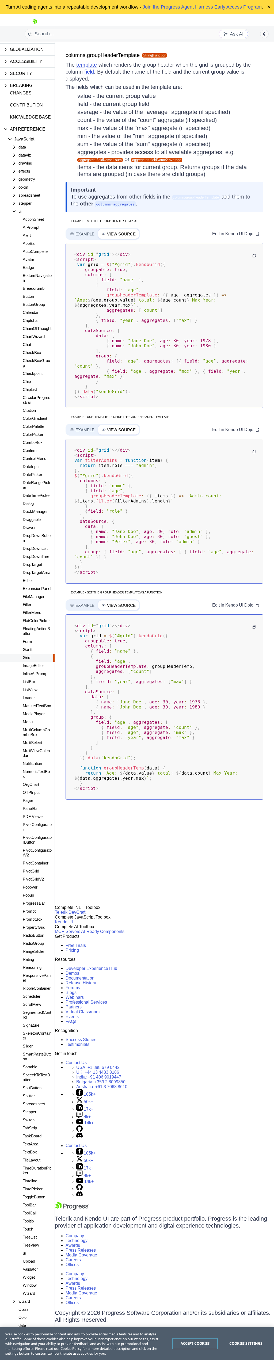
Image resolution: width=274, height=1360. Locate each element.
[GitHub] (79, 1130)
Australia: (101, 1086)
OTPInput (31, 792)
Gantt (27, 649)
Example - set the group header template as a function (116, 592)
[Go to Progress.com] (72, 1208)
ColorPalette (33, 426)
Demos (72, 973)
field (89, 72)
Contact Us (76, 1062)
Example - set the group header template (105, 221)
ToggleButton (34, 1197)
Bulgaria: (100, 1082)
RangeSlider (33, 951)
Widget (29, 1277)
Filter (27, 604)
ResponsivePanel (37, 977)
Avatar (28, 259)
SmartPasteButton (37, 1056)
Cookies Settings (245, 1343)
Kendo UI (64, 922)
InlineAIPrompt (35, 673)
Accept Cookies (195, 1343)
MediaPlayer (34, 713)
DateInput (31, 466)
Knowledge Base (30, 117)
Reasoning (32, 967)
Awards (73, 1245)
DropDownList (35, 548)
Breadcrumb (33, 288)
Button (28, 296)
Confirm (30, 450)
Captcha (30, 320)
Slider (28, 1046)
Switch (29, 1120)
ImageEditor (33, 665)
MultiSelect (32, 742)
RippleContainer (37, 988)
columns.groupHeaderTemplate (103, 55)
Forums (73, 987)
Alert (27, 235)
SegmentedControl (37, 1014)
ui (24, 1253)
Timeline (30, 1181)
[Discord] (79, 1136)
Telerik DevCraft (70, 912)
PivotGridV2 (33, 879)
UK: (97, 1072)
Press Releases (81, 1250)
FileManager (33, 596)
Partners (74, 1007)
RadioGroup (33, 943)
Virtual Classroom (83, 1011)
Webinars (75, 997)
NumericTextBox (36, 774)
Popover (30, 887)
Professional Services (86, 1002)
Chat (27, 344)
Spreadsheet (34, 1104)
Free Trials (76, 945)
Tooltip (28, 1221)
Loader (29, 697)
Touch (28, 1229)
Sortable (30, 1067)
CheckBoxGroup (36, 363)
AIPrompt (31, 227)
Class (23, 1309)
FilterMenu (32, 612)
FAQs (71, 1021)
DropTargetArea (36, 572)
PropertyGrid (34, 927)
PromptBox (33, 919)
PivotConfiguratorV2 (37, 852)
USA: (98, 1067)
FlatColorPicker (36, 620)
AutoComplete (35, 251)
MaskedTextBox (37, 705)
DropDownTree (36, 556)
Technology (76, 1240)
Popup (28, 895)
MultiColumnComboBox (36, 732)
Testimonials (77, 1044)
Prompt (29, 911)
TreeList (30, 1237)
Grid (26, 657)
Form (27, 641)
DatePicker (32, 474)
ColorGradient (35, 418)
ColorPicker (33, 434)
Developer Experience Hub (91, 968)
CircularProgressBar (36, 400)
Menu (28, 721)
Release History (81, 983)
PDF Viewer (33, 816)
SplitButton (32, 1087)
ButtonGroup (34, 304)
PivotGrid (31, 871)
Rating (28, 959)
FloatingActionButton (36, 631)
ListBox (29, 681)
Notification (32, 763)
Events (72, 1016)
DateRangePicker (36, 485)
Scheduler (31, 996)
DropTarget (32, 564)
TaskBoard (32, 1136)
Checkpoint (33, 373)
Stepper (29, 1112)
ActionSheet (33, 219)
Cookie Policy (71, 1348)
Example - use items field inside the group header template (120, 416)
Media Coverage (81, 1255)
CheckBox (32, 352)
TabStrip (30, 1128)
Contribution (26, 105)
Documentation (80, 978)
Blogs (71, 992)
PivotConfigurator (37, 827)
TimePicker (33, 1189)
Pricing (72, 950)
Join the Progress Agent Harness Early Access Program (202, 7)
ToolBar (29, 1205)
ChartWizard (34, 336)
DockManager (35, 511)
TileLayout (31, 1160)
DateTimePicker (37, 495)
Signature (31, 1025)
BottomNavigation (37, 278)
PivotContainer (35, 863)
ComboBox (33, 442)
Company (75, 1235)
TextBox (30, 1152)
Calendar (31, 312)
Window (30, 1285)
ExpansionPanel (37, 588)
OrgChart (31, 784)
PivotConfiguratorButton (37, 839)
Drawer (29, 527)
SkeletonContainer (37, 1035)
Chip (27, 381)
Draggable (32, 519)
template (86, 65)
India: (98, 1077)
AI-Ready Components (102, 931)
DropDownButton (37, 538)
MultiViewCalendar (36, 753)
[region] (137, 1343)
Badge (28, 267)
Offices (72, 1264)
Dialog (28, 503)
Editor (28, 580)
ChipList (30, 389)
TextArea (30, 1144)
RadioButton (33, 935)
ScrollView (32, 1004)
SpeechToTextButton (36, 1077)
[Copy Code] (254, 255)
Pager (28, 800)
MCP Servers (67, 931)
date (22, 1325)
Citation (29, 410)
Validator (30, 1269)
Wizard (29, 1293)
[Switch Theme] (264, 34)
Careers (73, 1260)
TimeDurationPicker (37, 1170)
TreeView (31, 1245)
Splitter (29, 1096)
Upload (29, 1261)
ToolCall (29, 1213)
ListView (30, 689)
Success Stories (81, 1039)
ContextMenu (34, 458)
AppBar (29, 243)
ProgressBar (34, 903)
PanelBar (31, 808)
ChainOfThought (37, 328)
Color (23, 1317)
